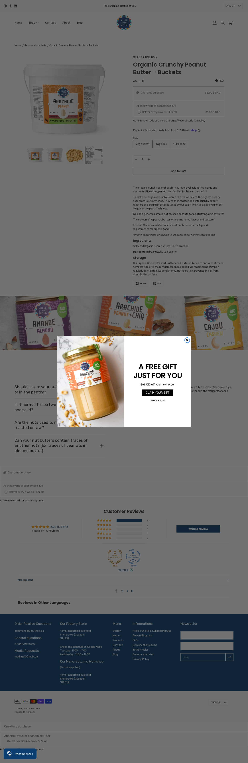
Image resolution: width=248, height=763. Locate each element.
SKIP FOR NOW (158, 400)
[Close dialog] (187, 340)
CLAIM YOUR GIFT (158, 393)
